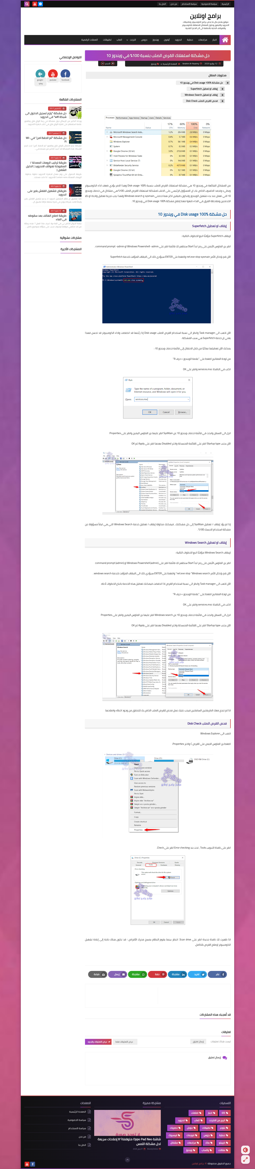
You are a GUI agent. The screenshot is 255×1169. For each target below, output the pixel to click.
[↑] (127, 1159)
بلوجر (222, 1128)
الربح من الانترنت (217, 1120)
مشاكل (174, 1142)
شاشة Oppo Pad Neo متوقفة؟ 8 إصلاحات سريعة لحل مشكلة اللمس (129, 1141)
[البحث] (26, 4)
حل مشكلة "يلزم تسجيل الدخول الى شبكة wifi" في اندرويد (45, 115)
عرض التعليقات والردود (97, 1042)
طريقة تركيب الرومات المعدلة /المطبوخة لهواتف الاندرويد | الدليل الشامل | (46, 166)
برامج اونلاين (205, 15)
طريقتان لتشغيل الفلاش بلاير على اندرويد (47, 192)
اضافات (194, 1113)
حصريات (174, 1128)
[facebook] (32, 1164)
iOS (223, 1113)
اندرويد (178, 39)
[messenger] (40, 4)
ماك (207, 1142)
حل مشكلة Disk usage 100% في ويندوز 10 (201, 83)
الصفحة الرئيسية (170, 64)
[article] (123, 996)
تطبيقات (107, 39)
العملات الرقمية (89, 39)
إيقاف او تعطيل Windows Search (201, 95)
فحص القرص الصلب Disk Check (202, 101)
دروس (144, 39)
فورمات (190, 1135)
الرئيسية (225, 4)
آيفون (167, 39)
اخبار (214, 39)
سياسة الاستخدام (189, 4)
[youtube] (34, 4)
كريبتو (222, 1142)
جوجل (190, 1128)
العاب (119, 39)
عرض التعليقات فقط (124, 1042)
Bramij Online (152, 1149)
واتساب (205, 1150)
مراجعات (202, 39)
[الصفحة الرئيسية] (225, 40)
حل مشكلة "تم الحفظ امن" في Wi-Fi (46, 139)
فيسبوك (173, 1135)
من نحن (174, 4)
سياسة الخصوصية (209, 4)
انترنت (133, 39)
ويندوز (155, 39)
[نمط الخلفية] (245, 1159)
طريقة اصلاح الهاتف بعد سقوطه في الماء (47, 217)
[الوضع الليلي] (245, 1150)
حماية (190, 39)
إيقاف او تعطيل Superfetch (204, 89)
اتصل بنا (162, 4)
